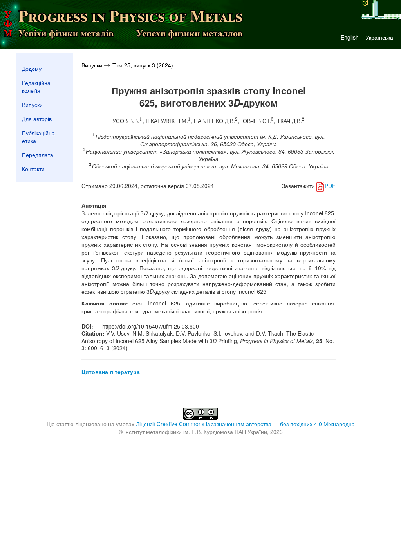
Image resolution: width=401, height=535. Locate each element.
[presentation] (107, 65)
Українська (379, 37)
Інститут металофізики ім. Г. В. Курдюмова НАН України (195, 432)
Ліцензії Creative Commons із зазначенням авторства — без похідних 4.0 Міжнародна (245, 424)
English (350, 37)
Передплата (37, 155)
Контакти (33, 169)
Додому (32, 68)
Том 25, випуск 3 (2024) (142, 65)
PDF (330, 186)
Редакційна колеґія (36, 86)
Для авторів (37, 119)
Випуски (32, 104)
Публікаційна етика (38, 137)
